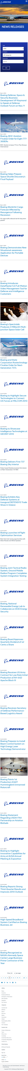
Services (3, 1013)
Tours (3, 1032)
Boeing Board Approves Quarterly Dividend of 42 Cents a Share (12, 642)
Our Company (5, 1024)
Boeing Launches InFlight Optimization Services (12, 534)
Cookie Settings (6, 1066)
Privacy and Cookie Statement (13, 1065)
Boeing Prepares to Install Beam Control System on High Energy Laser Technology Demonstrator (13, 745)
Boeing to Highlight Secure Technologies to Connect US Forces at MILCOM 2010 (13, 398)
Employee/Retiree (6, 994)
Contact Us (4, 1041)
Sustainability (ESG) (6, 1020)
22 (24, 977)
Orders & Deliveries (6, 1030)
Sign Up (3, 1052)
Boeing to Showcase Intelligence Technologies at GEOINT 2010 (13, 431)
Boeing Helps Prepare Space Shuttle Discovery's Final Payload (12, 177)
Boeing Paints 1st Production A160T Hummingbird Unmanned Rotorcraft (12, 783)
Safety (3, 1015)
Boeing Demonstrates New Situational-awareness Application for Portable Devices (13, 251)
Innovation (4, 1017)
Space (3, 1011)
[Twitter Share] (10, 982)
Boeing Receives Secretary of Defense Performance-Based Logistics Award (13, 711)
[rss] (15, 982)
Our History (4, 1002)
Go (6, 68)
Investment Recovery (6, 1037)
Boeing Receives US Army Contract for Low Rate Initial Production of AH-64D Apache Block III (14, 676)
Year (4, 45)
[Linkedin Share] (7, 982)
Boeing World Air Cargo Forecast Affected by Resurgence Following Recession (11, 211)
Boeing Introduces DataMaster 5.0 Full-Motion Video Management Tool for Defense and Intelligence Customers (13, 288)
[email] (2, 982)
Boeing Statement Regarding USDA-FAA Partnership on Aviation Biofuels (11, 819)
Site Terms (5, 1065)
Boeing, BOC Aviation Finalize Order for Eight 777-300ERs (13, 139)
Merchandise (4, 998)
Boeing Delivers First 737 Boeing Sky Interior (12, 463)
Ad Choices (22, 1065)
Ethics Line (4, 1034)
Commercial (4, 1007)
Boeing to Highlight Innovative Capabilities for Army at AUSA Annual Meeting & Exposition (13, 855)
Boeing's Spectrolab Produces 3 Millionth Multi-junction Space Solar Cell (13, 327)
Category (5, 52)
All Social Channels (6, 1047)
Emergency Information (7, 996)
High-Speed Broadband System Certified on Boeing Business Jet (13, 922)
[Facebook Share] (5, 982)
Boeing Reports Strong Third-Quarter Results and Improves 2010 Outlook (13, 889)
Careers (3, 1022)
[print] (13, 982)
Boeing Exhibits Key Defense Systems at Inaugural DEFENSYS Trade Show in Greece (13, 501)
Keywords (5, 58)
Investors (4, 993)
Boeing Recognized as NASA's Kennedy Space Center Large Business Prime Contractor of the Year (11, 958)
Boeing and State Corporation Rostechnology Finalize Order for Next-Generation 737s (13, 364)
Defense (3, 1009)
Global (3, 1019)
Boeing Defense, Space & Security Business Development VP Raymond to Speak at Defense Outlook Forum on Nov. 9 (13, 100)
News (3, 991)
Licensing (4, 1035)
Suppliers (4, 1000)
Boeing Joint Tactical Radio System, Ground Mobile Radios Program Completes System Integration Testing (13, 572)
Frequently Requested (7, 1039)
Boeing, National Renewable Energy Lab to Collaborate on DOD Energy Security (13, 607)
